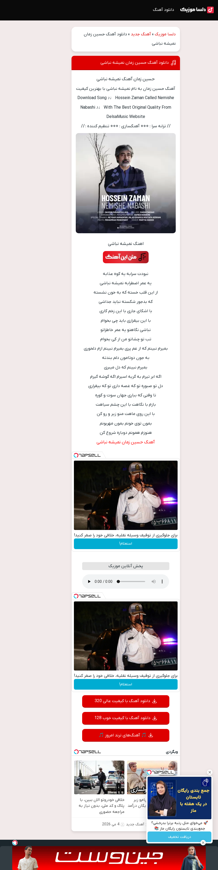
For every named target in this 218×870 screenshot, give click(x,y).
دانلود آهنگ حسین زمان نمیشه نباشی (134, 62)
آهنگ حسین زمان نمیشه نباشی (126, 442)
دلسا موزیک (165, 34)
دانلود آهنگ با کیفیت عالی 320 (122, 701)
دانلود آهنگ (163, 9)
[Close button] (209, 772)
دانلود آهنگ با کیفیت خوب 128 (122, 718)
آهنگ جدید (141, 34)
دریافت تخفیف (179, 836)
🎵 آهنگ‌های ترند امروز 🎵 (122, 735)
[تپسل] (76, 455)
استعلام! (125, 543)
